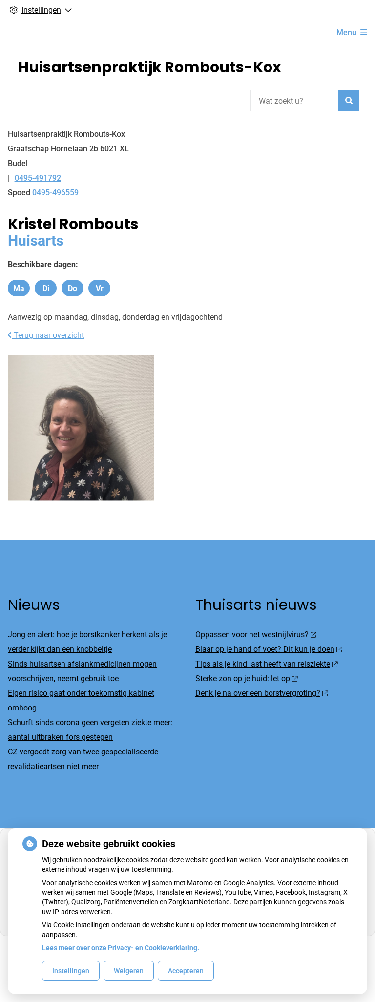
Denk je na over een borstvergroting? (257, 693)
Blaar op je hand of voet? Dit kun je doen (264, 649)
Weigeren (129, 971)
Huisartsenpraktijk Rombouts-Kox (149, 67)
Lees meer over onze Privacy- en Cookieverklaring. (120, 948)
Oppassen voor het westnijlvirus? (252, 634)
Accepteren (186, 971)
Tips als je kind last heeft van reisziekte (262, 663)
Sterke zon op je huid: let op (242, 678)
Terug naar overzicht (48, 335)
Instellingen (70, 971)
